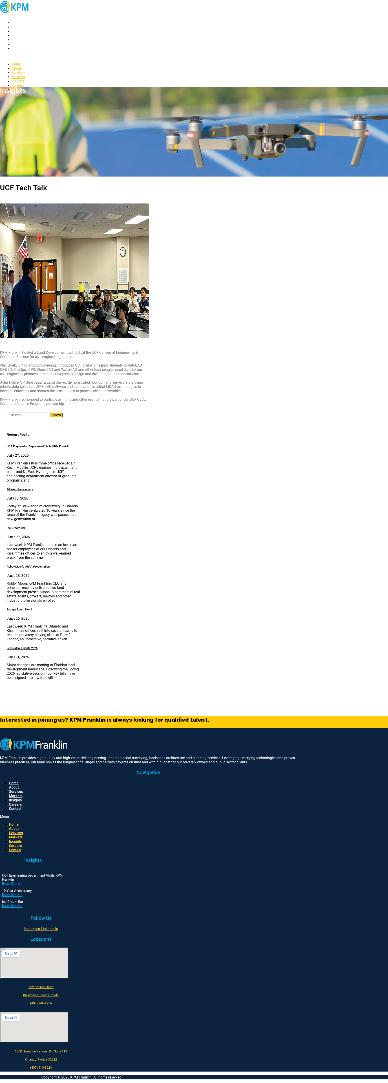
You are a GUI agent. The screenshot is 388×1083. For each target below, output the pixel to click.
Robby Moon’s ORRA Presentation (28, 566)
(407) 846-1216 (41, 1003)
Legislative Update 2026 (22, 648)
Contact (17, 48)
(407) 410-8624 (41, 1067)
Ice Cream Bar (16, 528)
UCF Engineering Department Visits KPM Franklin (38, 446)
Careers (17, 44)
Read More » (12, 884)
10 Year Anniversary (20, 489)
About (16, 27)
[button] (101, 56)
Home (16, 23)
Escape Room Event (19, 609)
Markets (18, 35)
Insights (17, 40)
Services (18, 31)
